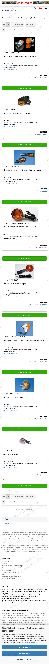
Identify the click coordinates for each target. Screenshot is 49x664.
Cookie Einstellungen (8, 579)
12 (22, 30)
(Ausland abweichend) (10, 69)
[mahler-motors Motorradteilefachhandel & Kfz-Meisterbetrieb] (24, 3)
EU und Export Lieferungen (10, 572)
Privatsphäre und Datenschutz (11, 577)
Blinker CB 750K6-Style (11, 53)
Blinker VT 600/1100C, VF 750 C (14, 337)
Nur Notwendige (24, 654)
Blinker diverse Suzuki (11, 166)
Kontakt (4, 563)
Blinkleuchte (7, 450)
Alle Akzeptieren (25, 647)
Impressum (5, 561)
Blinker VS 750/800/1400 (12, 280)
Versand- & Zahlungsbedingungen (12, 566)
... (18, 30)
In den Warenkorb (24, 88)
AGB (3, 574)
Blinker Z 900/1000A (10, 393)
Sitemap (6, 524)
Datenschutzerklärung (32, 642)
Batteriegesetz (6, 570)
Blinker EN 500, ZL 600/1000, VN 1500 (16, 223)
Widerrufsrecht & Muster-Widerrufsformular (16, 568)
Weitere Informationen (24, 659)
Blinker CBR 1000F (10, 109)
